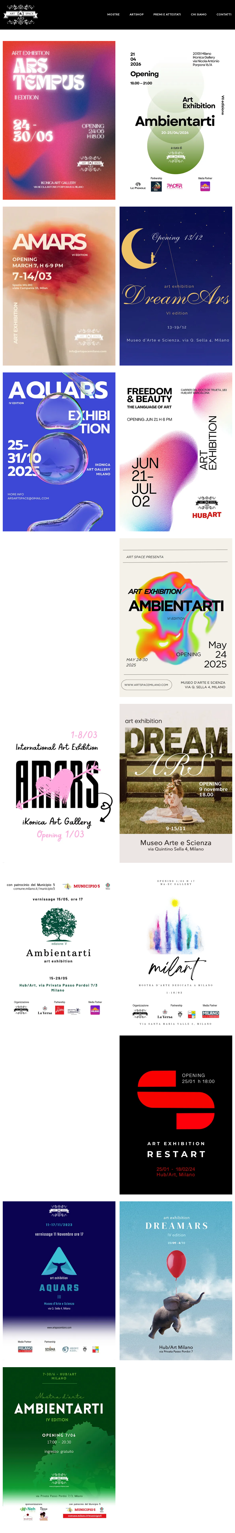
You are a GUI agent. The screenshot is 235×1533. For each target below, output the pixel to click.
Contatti (224, 14)
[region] (59, 1497)
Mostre (113, 14)
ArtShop (137, 14)
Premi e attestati (167, 14)
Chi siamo (199, 14)
